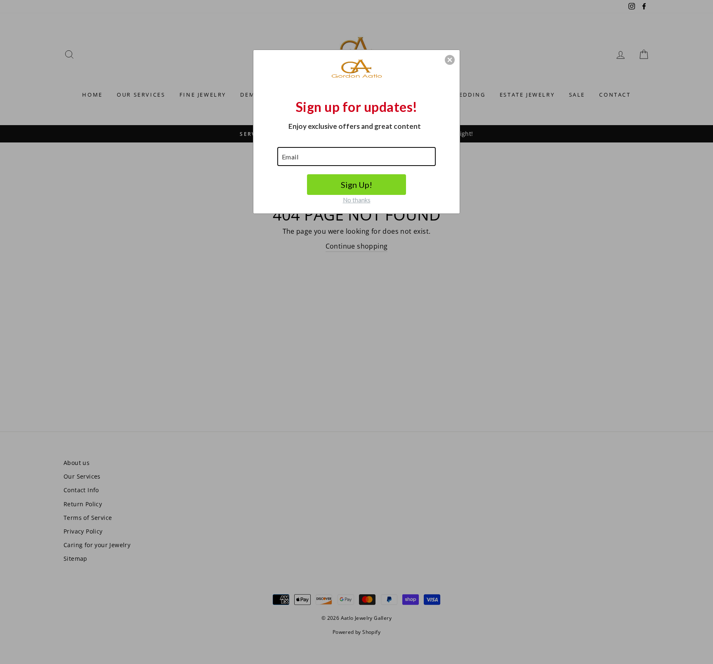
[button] (450, 60)
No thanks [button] (357, 200)
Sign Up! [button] (356, 185)
